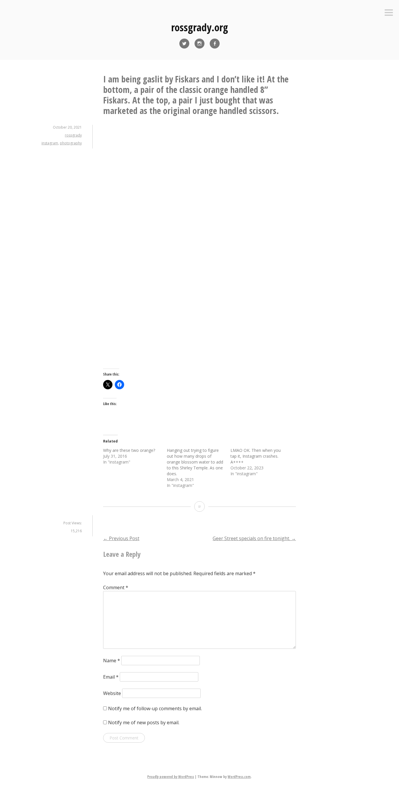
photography (71, 143)
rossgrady (73, 135)
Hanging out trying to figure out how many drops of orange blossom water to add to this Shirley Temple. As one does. (195, 461)
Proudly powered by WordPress (170, 776)
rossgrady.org (199, 27)
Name (111, 660)
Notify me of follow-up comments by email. (155, 708)
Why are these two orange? (129, 450)
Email (111, 677)
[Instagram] (199, 43)
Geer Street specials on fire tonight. (254, 538)
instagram (49, 143)
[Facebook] (215, 43)
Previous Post (121, 538)
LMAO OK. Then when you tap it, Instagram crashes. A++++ (255, 456)
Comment (115, 587)
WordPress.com (239, 776)
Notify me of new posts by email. (143, 722)
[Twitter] (184, 43)
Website (112, 693)
